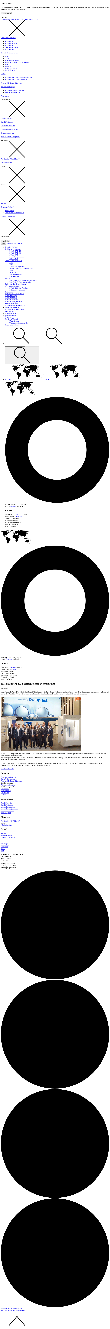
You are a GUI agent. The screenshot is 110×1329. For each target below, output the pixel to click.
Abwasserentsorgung (8, 87)
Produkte (8, 247)
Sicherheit (4, 847)
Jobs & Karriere (6, 162)
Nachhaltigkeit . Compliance (10, 137)
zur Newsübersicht (7, 769)
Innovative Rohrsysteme (14, 243)
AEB (2, 851)
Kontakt (8, 315)
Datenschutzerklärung (32, 9)
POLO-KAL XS (11, 41)
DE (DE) (8, 379)
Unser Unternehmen (8, 216)
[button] (21, 343)
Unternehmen (10, 294)
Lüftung (3, 74)
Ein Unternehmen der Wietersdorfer (13, 1310)
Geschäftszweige (6, 118)
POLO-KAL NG (11, 43)
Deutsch (17, 514)
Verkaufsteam (9, 211)
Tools (7, 58)
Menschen (9, 307)
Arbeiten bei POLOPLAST (10, 159)
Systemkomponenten (12, 47)
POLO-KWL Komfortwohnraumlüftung (19, 77)
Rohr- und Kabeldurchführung (11, 83)
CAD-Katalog (10, 70)
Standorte (4, 203)
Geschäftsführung (7, 122)
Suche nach (5, 237)
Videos (35, 19)
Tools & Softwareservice (9, 53)
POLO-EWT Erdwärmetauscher (16, 79)
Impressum (4, 843)
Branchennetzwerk (7, 133)
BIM (6, 64)
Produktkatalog (6, 791)
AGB (3, 849)
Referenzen (5, 96)
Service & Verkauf (7, 207)
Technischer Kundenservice (14, 213)
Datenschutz (5, 845)
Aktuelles (8, 313)
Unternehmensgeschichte (9, 129)
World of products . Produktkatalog (17, 62)
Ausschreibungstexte (12, 60)
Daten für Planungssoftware (11, 67)
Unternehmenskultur (8, 126)
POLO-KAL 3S (10, 45)
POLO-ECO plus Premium (14, 90)
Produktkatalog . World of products (21, 19)
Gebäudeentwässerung (8, 38)
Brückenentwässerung (12, 92)
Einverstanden (6, 13)
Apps (7, 56)
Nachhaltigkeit (6, 813)
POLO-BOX (9, 49)
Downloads (5, 19)
